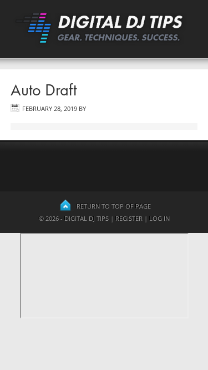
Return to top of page (114, 206)
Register (129, 218)
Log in (159, 218)
